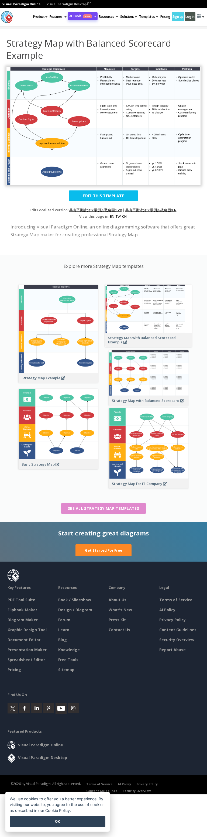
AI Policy (167, 609)
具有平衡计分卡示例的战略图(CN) (151, 209)
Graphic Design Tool (27, 629)
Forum (64, 619)
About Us (117, 599)
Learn (63, 629)
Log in (189, 16)
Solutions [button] (127, 16)
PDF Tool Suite (21, 599)
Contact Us (119, 629)
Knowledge (69, 649)
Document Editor (24, 639)
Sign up (177, 16)
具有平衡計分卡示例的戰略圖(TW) (95, 209)
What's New (120, 609)
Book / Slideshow (74, 599)
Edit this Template (103, 195)
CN (124, 216)
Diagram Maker (23, 619)
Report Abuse (172, 649)
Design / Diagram (75, 609)
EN (112, 216)
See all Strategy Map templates (103, 508)
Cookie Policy (57, 810)
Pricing (165, 16)
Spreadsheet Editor (26, 659)
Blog (62, 639)
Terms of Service (175, 599)
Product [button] (39, 16)
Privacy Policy (172, 619)
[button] (58, 16)
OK (57, 821)
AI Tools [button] (79, 16)
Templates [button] (147, 16)
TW (118, 216)
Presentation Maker (27, 649)
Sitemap (66, 669)
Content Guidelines (177, 629)
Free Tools (68, 659)
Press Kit (117, 619)
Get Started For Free (103, 550)
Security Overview (176, 639)
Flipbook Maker (22, 609)
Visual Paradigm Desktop (67, 4)
